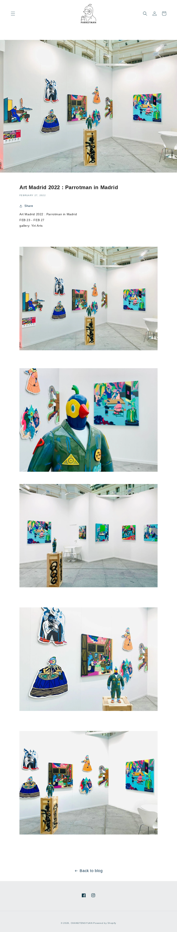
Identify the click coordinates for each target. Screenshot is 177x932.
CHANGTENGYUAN (82, 923)
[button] (13, 13)
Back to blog (91, 871)
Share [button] (28, 205)
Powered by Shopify (104, 923)
